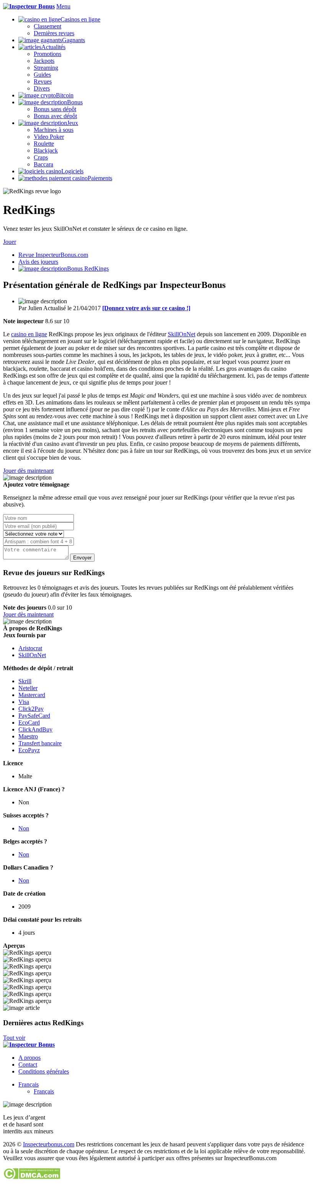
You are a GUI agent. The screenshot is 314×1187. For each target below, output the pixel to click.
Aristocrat (30, 648)
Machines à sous (54, 130)
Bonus (75, 102)
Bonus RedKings (88, 268)
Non (23, 828)
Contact (27, 1064)
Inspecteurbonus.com (48, 1144)
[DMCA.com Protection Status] (31, 1177)
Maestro (28, 736)
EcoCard (29, 722)
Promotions (47, 54)
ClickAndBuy (35, 729)
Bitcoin (65, 95)
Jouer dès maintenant (28, 470)
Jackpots (44, 61)
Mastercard (31, 695)
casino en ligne (29, 334)
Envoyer (82, 558)
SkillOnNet (181, 334)
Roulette (44, 143)
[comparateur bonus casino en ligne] (29, 6)
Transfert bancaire (40, 743)
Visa (23, 702)
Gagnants (73, 40)
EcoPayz (29, 750)
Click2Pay (31, 708)
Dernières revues (54, 33)
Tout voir (14, 1037)
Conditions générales (43, 1071)
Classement (47, 26)
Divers (42, 88)
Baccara (43, 164)
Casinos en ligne (80, 19)
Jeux (72, 123)
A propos (29, 1057)
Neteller (28, 688)
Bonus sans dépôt (55, 109)
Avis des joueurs (38, 261)
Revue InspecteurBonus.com (53, 255)
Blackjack (46, 150)
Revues (43, 81)
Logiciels (72, 171)
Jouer (9, 241)
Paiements (100, 178)
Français (28, 1084)
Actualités (53, 47)
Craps (41, 157)
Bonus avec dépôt (55, 116)
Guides (42, 74)
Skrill (24, 681)
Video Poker (49, 136)
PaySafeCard (34, 715)
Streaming (46, 67)
